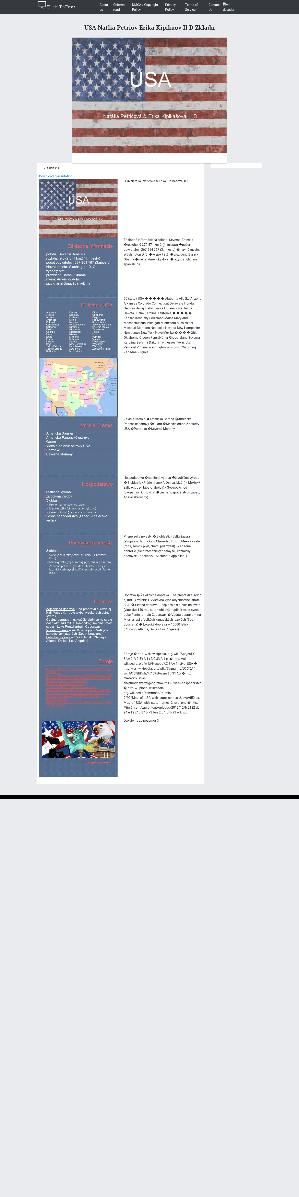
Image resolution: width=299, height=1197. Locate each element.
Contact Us (214, 7)
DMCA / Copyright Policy (145, 7)
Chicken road (119, 7)
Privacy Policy (170, 7)
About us (103, 7)
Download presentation (55, 176)
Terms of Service (191, 7)
